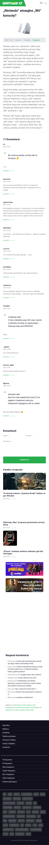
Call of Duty (27, 798)
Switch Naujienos (9, 771)
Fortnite (37, 807)
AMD (10, 794)
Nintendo (30, 820)
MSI (5, 820)
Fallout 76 (27, 807)
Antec (17, 794)
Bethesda (7, 798)
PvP (40, 825)
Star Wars (19, 834)
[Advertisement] (24, 627)
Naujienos (36, 40)
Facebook (6, 747)
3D (4, 794)
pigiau (28, 825)
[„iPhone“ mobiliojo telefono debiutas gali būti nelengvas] (24, 539)
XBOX (28, 834)
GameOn (12, 812)
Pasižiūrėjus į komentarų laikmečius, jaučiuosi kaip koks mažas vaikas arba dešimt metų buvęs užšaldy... (24, 683)
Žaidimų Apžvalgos (10, 782)
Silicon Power (36, 829)
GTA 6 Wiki (30, 710)
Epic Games (7, 807)
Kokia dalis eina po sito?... (28, 678)
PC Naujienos (7, 760)
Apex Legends (26, 794)
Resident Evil (8, 829)
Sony (5, 834)
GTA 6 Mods (26, 705)
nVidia (39, 820)
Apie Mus (6, 725)
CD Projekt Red (9, 803)
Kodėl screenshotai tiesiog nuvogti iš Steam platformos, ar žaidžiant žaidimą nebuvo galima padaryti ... (25, 669)
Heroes (35, 812)
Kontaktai (6, 733)
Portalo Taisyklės (9, 744)
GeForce (21, 812)
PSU (35, 825)
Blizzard (17, 798)
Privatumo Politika (9, 740)
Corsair (20, 803)
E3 (35, 803)
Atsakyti (6, 170)
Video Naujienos (9, 778)
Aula (42, 794)
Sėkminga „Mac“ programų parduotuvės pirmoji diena (23, 523)
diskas (29, 803)
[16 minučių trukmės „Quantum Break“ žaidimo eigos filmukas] (24, 481)
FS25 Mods (17, 705)
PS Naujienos (7, 763)
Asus (36, 794)
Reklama (6, 729)
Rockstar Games (22, 829)
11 (15, 528)
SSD (11, 834)
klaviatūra (31, 816)
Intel (43, 812)
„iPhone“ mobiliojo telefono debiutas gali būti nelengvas (23, 552)
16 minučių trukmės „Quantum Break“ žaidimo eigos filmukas (24, 494)
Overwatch (14, 825)
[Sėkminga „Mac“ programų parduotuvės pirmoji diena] (24, 510)
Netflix (21, 820)
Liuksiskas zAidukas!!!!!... (25, 697)
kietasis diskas (9, 816)
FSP (5, 812)
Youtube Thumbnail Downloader (26, 707)
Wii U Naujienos (8, 774)
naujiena (12, 820)
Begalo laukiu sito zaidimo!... (31, 675)
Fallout (17, 807)
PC (22, 825)
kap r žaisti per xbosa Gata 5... (26, 689)
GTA (28, 812)
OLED (5, 825)
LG (39, 816)
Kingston (20, 816)
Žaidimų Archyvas (9, 736)
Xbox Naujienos (8, 767)
